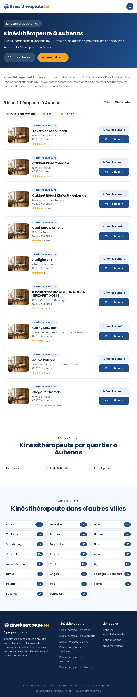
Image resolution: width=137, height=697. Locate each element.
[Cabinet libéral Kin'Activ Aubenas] (18, 199)
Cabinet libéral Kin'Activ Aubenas (59, 195)
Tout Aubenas (21, 57)
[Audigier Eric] (18, 263)
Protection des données (80, 685)
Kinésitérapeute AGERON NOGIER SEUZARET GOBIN (58, 294)
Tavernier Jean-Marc (49, 131)
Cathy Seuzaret (44, 327)
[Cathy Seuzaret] (18, 331)
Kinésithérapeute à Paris (74, 630)
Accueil (8, 47)
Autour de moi (54, 57)
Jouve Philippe (44, 360)
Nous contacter (113, 646)
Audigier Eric (42, 259)
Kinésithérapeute (26, 47)
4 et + (50, 114)
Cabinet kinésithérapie (50, 163)
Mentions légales (29, 685)
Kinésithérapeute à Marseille (77, 636)
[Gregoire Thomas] (18, 396)
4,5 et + (69, 114)
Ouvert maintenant (22, 114)
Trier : (108, 102)
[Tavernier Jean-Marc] (18, 135)
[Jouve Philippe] (18, 364)
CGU (43, 685)
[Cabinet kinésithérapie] (18, 167)
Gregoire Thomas (46, 392)
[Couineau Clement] (18, 231)
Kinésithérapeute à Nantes (76, 667)
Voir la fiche (113, 139)
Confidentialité (56, 685)
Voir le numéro (115, 130)
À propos (101, 685)
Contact (113, 685)
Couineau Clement (47, 227)
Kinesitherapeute (29, 6)
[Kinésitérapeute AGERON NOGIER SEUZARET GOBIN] (18, 297)
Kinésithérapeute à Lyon (74, 641)
